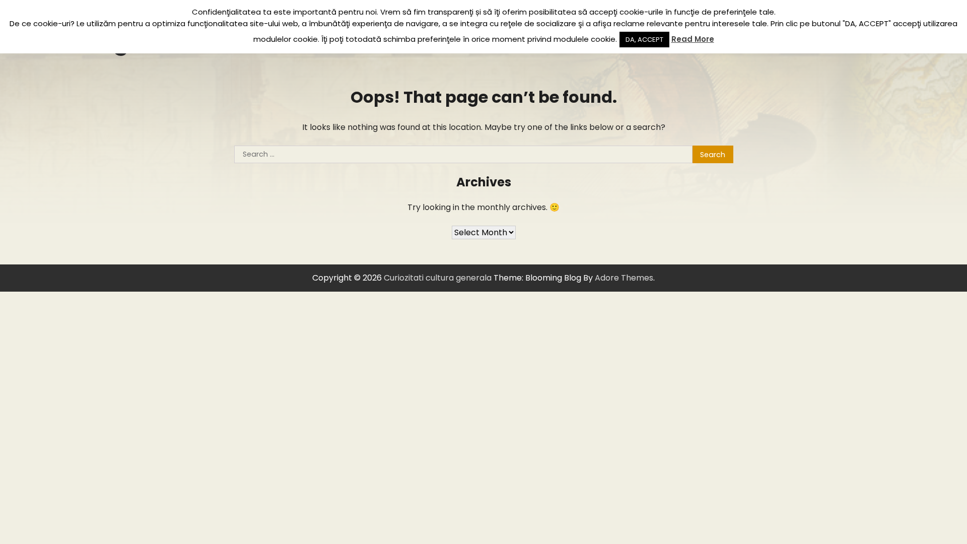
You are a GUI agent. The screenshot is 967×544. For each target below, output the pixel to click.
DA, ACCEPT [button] (644, 39)
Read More (692, 39)
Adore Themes (624, 278)
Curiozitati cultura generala (438, 278)
